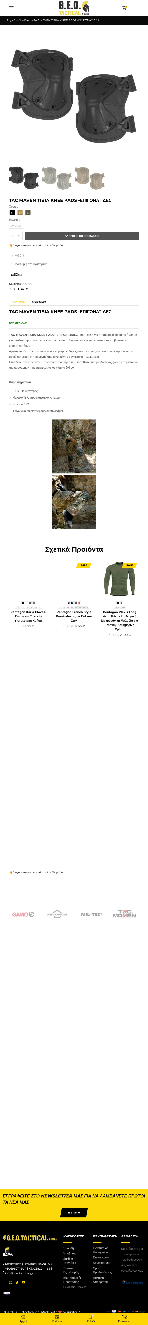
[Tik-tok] (17, 1282)
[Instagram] (10, 1282)
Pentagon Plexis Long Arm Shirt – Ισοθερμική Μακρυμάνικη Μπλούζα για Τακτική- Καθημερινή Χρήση (119, 620)
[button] (74, 1212)
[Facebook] (4, 1282)
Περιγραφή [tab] (19, 302)
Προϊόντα (25, 20)
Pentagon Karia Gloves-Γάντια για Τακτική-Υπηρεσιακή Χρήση (28, 616)
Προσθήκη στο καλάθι (84, 236)
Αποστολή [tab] (39, 302)
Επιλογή (24, 592)
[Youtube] (23, 1282)
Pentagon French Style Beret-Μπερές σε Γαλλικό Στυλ (74, 616)
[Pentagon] (57, 914)
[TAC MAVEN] (125, 914)
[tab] (19, 302)
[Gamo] (23, 914)
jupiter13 (73, 1312)
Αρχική (10, 20)
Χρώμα (13, 206)
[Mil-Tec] (91, 914)
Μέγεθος (14, 219)
